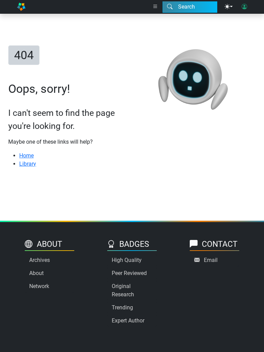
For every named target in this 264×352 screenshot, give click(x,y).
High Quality (127, 260)
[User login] (244, 6)
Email (211, 260)
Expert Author (128, 320)
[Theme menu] (228, 6)
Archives (39, 260)
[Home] (21, 7)
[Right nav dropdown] (155, 6)
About (36, 273)
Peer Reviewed (129, 273)
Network (39, 286)
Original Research (123, 290)
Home (26, 155)
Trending (122, 307)
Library (27, 164)
